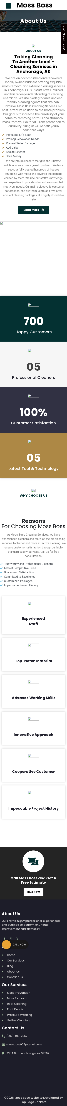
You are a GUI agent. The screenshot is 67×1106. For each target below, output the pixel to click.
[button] (8, 6)
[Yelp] (17, 939)
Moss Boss (35, 5)
